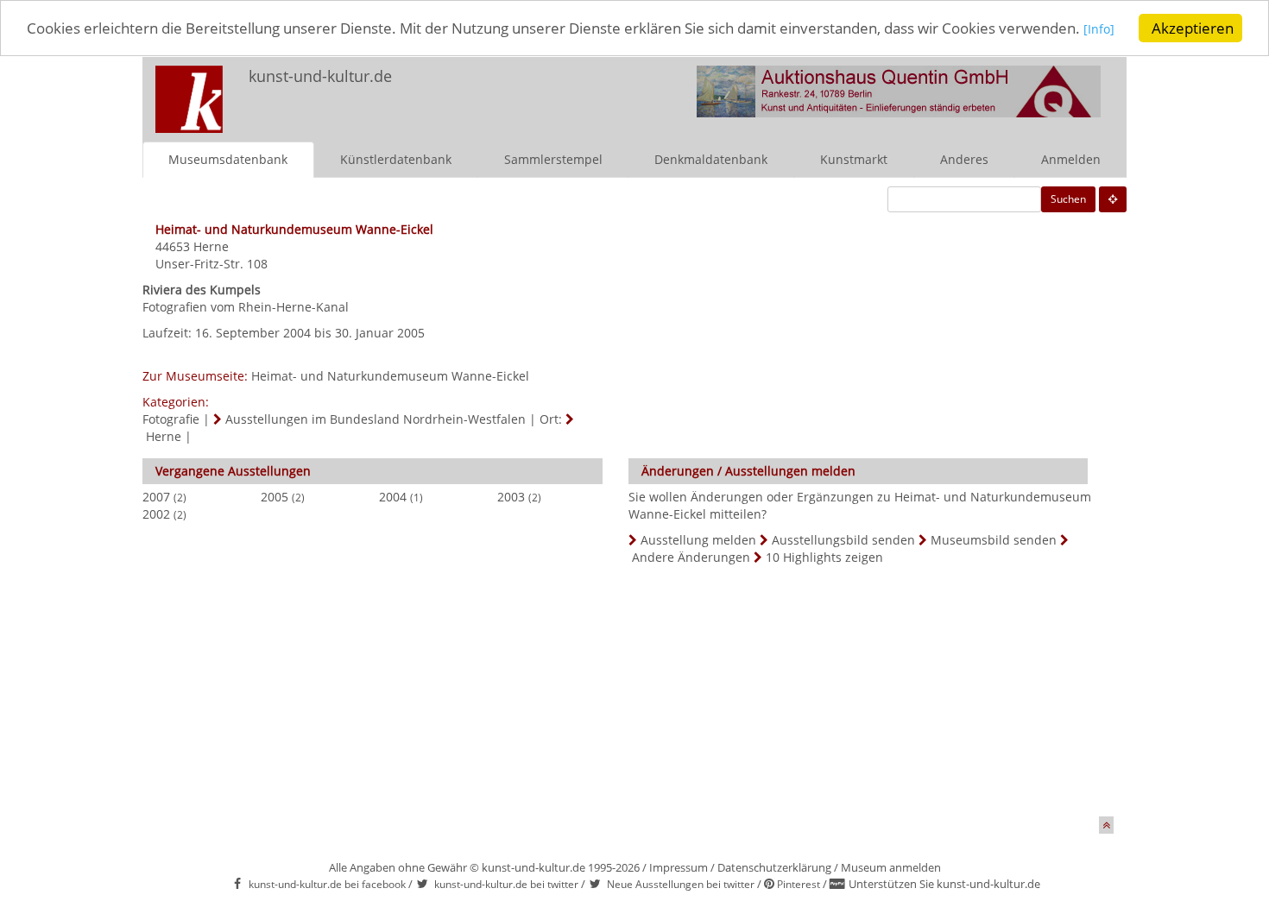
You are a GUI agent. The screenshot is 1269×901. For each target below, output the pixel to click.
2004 (393, 496)
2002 (156, 514)
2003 (511, 496)
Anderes (964, 159)
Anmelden (1071, 159)
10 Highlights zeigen (824, 557)
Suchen (1068, 199)
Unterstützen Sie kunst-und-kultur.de (944, 884)
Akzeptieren (1193, 28)
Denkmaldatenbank (710, 159)
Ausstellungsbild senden (843, 540)
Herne (211, 246)
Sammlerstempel (553, 159)
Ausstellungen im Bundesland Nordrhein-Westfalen (375, 419)
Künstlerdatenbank (395, 159)
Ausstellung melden (698, 540)
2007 (156, 496)
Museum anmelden (891, 867)
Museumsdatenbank (227, 159)
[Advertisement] (621, 695)
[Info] (1098, 30)
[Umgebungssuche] (1113, 199)
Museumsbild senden (994, 540)
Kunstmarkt (853, 159)
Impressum (678, 867)
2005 (274, 496)
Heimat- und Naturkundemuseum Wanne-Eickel (390, 376)
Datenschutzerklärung (774, 867)
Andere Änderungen (691, 557)
